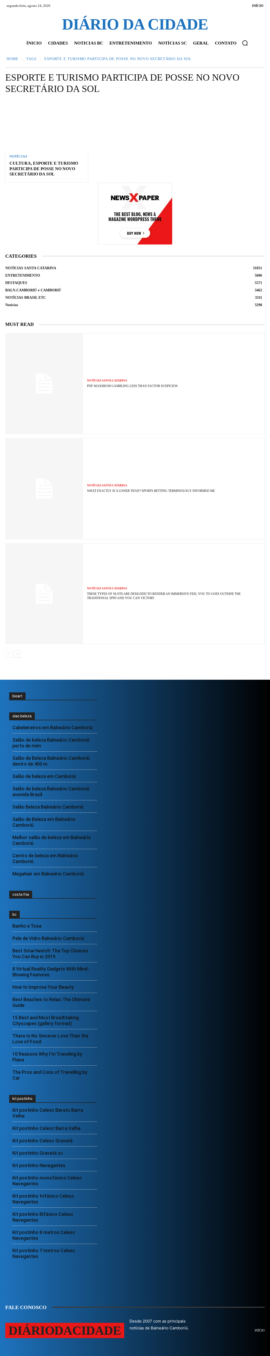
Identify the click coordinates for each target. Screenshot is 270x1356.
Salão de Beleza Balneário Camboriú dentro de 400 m (51, 761)
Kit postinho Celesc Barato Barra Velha (47, 1113)
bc (14, 914)
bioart (17, 696)
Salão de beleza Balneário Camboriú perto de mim (50, 742)
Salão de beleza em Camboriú (44, 776)
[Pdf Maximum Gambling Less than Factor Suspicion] (44, 383)
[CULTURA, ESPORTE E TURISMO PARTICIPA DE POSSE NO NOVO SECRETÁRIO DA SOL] (46, 125)
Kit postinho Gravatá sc (37, 1153)
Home (12, 59)
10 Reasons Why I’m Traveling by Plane (47, 1057)
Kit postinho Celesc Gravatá (42, 1140)
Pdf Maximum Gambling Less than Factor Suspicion (132, 386)
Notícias (18, 156)
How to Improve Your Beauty (43, 987)
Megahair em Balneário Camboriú (48, 874)
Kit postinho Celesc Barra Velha (46, 1128)
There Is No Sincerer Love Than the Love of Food (50, 1038)
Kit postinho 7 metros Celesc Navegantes (43, 1253)
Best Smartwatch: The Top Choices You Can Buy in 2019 (50, 953)
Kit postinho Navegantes (38, 1165)
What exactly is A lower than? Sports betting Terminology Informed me (151, 491)
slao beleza (22, 716)
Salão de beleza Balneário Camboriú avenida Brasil (50, 791)
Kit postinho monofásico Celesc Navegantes (47, 1180)
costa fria (20, 894)
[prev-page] (8, 654)
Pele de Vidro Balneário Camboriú (48, 938)
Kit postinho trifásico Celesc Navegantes (43, 1199)
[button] (245, 43)
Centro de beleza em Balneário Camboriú (45, 858)
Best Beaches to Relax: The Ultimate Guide (51, 1002)
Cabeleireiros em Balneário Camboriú (52, 727)
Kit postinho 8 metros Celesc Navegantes (43, 1235)
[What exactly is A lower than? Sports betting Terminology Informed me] (44, 488)
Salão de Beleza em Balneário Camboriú (43, 822)
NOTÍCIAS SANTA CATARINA (107, 380)
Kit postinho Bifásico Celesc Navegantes (42, 1217)
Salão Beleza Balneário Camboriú (47, 807)
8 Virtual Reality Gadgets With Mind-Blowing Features (50, 971)
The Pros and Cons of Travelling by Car (49, 1075)
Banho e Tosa (26, 926)
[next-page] (17, 654)
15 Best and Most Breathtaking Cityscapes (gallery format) (45, 1020)
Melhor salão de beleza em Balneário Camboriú (51, 840)
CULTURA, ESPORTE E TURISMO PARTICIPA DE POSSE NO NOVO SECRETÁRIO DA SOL (43, 169)
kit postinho (22, 1098)
